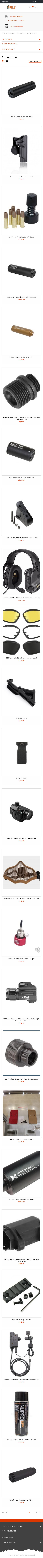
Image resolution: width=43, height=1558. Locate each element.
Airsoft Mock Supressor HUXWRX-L (21, 1500)
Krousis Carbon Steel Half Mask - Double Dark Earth (21, 899)
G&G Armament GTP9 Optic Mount (22, 1139)
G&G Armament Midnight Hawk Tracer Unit (21, 297)
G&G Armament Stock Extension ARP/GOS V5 (21, 538)
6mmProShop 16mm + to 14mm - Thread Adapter (21, 1079)
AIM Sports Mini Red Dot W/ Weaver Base (21, 838)
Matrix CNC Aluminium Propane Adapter (21, 959)
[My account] (38, 1)
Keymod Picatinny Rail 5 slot (21, 1319)
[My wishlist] (35, 1)
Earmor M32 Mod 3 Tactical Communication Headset (21, 598)
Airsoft (23, 33)
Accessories (32, 33)
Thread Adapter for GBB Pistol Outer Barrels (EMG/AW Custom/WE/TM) (21, 418)
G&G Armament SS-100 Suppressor (21, 357)
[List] (6, 61)
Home (3, 33)
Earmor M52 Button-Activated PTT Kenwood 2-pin (21, 1380)
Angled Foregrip (21, 718)
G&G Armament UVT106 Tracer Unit (21, 478)
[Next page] (39, 1512)
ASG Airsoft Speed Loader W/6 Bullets (21, 237)
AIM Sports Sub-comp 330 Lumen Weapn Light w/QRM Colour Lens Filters (21, 1020)
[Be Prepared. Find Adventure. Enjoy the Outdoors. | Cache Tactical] (11, 7)
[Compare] (33, 1)
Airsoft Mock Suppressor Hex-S (21, 117)
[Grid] (3, 61)
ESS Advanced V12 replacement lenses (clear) (21, 658)
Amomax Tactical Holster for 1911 (21, 177)
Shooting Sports (13, 33)
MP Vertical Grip (21, 778)
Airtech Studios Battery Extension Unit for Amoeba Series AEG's (21, 1260)
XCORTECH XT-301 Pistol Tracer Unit (21, 1199)
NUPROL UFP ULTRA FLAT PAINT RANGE (21, 1440)
